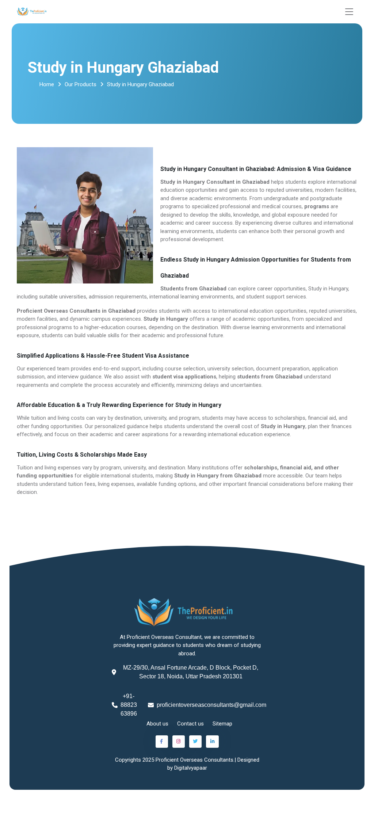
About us (157, 723)
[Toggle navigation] (349, 12)
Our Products (80, 84)
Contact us (190, 723)
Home (46, 84)
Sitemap (222, 723)
